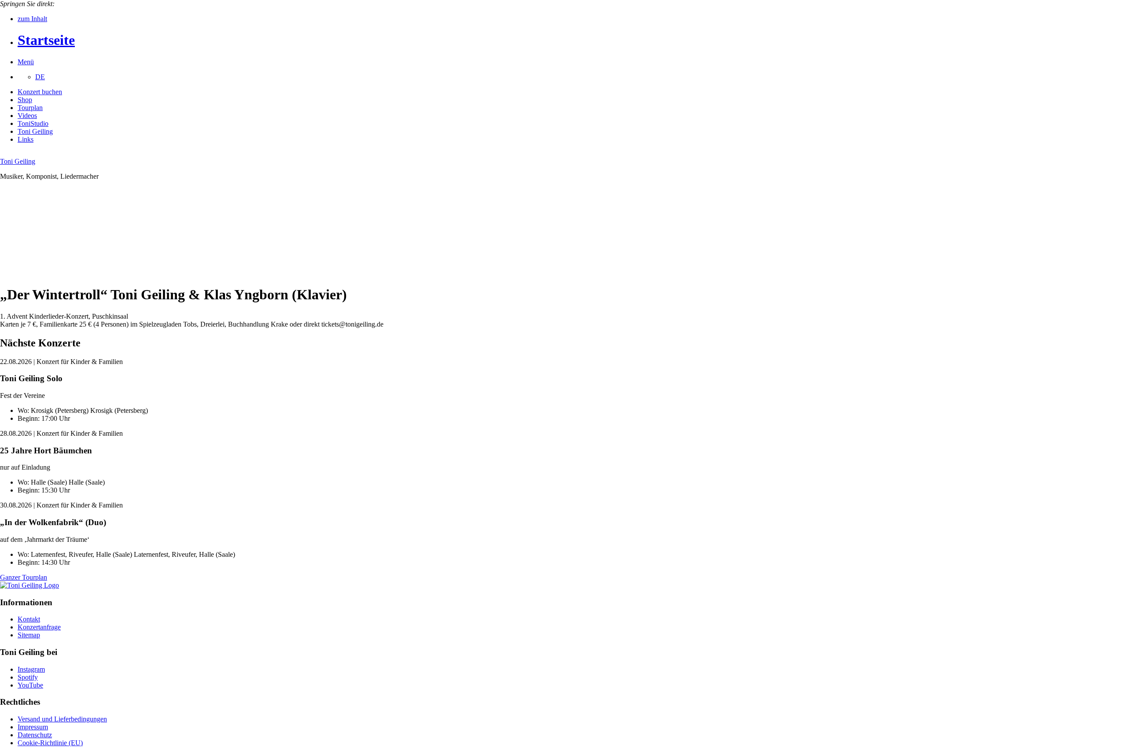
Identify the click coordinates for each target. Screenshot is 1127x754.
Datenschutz (35, 735)
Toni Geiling (35, 131)
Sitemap (29, 635)
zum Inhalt (32, 18)
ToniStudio (33, 123)
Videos (27, 115)
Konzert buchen (40, 92)
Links (25, 139)
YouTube (30, 685)
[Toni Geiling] (29, 585)
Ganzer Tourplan (23, 577)
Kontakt (29, 619)
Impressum (33, 727)
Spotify (28, 677)
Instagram (31, 669)
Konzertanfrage (39, 627)
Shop (25, 99)
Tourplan (30, 107)
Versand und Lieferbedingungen (62, 719)
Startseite (46, 40)
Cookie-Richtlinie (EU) (50, 743)
